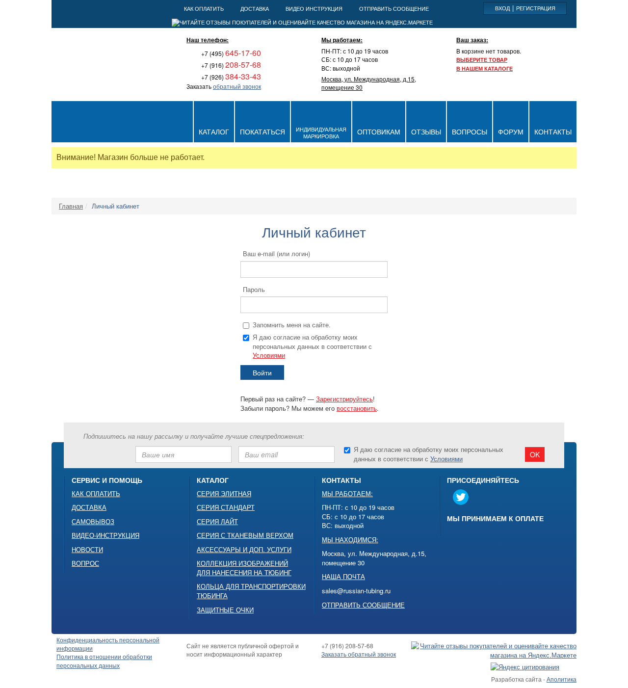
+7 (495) (230, 53)
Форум (510, 131)
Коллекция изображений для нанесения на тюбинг (244, 568)
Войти (262, 372)
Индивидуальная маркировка (321, 132)
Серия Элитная (224, 493)
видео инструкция (314, 8)
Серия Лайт (217, 521)
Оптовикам (378, 131)
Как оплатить (96, 493)
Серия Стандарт (226, 507)
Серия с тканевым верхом (245, 535)
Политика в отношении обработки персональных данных (104, 660)
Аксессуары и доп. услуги (244, 549)
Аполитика (561, 679)
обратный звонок (237, 86)
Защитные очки (225, 610)
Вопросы (469, 131)
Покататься (262, 131)
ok (535, 454)
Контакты (553, 131)
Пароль (254, 289)
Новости (87, 549)
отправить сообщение (394, 8)
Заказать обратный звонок (358, 654)
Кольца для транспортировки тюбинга (251, 591)
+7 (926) (230, 77)
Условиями (269, 355)
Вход (502, 8)
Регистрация (535, 8)
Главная (71, 206)
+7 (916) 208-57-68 (347, 645)
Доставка (89, 507)
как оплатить (204, 8)
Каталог (214, 131)
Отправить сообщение (363, 605)
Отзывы (426, 131)
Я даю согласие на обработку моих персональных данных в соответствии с (312, 346)
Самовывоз (93, 521)
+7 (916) (230, 65)
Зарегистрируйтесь (344, 398)
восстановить (357, 408)
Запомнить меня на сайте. (292, 324)
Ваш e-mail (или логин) (276, 253)
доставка (254, 8)
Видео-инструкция (105, 535)
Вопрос (85, 563)
